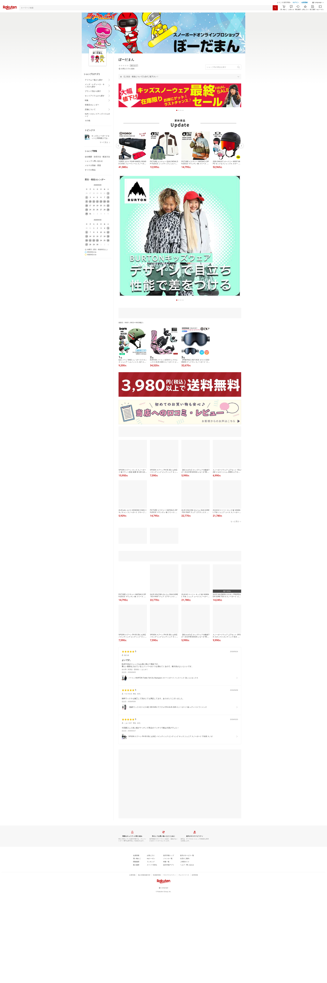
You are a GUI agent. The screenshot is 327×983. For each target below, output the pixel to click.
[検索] (275, 14)
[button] (318, 8)
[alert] (180, 83)
